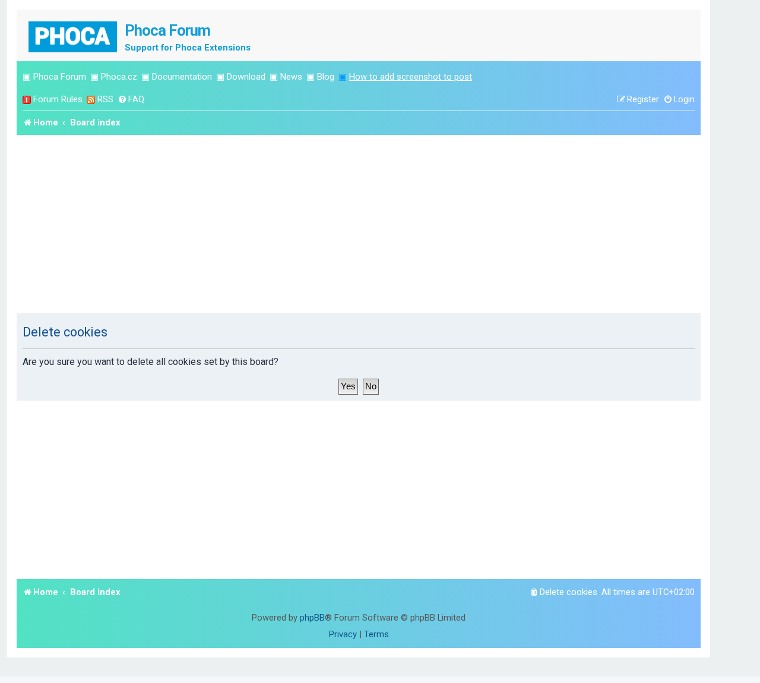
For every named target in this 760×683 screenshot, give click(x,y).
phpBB (312, 617)
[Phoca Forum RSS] (91, 99)
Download (246, 76)
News (291, 76)
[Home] (74, 35)
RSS (105, 99)
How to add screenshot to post (410, 76)
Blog (325, 76)
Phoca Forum (59, 76)
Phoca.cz (119, 76)
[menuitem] (131, 99)
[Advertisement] (359, 224)
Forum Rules (58, 99)
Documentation (182, 76)
